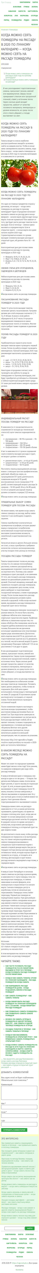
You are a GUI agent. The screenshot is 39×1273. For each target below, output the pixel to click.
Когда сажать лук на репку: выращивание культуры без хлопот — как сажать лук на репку (19, 1178)
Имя (3, 1104)
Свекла (35, 20)
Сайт (3, 1121)
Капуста (21, 11)
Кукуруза (8, 16)
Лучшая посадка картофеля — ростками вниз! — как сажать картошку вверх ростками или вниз (18, 1202)
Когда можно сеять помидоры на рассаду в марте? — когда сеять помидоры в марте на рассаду (19, 1186)
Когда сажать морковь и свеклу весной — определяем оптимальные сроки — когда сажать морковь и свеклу (18, 1194)
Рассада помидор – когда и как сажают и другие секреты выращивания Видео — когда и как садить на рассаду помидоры (18, 1210)
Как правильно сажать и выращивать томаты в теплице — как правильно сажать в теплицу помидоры (19, 1145)
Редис (26, 20)
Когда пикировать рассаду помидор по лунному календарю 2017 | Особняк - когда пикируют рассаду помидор (21, 1004)
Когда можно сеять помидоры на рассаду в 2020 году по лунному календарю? (19, 75)
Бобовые (17, 7)
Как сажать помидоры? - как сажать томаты (19, 997)
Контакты (19, 1270)
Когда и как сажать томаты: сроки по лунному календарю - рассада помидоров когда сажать (21, 980)
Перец (6, 20)
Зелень (35, 7)
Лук (16, 16)
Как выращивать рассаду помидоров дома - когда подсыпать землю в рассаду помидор (18, 989)
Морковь (24, 16)
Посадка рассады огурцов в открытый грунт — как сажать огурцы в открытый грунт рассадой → (19, 1065)
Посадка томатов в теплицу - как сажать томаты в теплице (21, 1030)
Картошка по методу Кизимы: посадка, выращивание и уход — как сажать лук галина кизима (17, 1161)
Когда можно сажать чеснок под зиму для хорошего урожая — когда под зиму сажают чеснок (19, 1218)
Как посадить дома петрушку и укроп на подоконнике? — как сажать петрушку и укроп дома (18, 1153)
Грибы (26, 7)
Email (4, 1112)
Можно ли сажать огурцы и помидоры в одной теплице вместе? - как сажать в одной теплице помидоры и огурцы (19, 1022)
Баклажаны (25, 2)
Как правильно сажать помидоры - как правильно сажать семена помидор (22, 1013)
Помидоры (16, 20)
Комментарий (6, 1084)
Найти (29, 1228)
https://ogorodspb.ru (20, 1263)
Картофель (33, 11)
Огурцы (34, 16)
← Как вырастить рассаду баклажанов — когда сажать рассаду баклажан (17, 1060)
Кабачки (12, 11)
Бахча (35, 2)
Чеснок (34, 25)
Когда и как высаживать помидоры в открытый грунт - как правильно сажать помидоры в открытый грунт (21, 1038)
